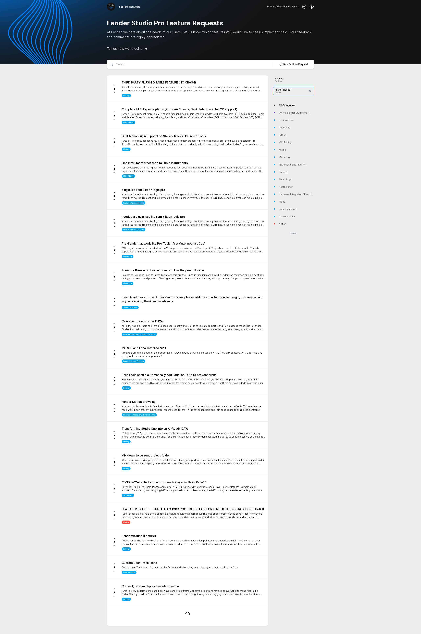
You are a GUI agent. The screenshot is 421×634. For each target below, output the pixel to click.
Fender (293, 233)
